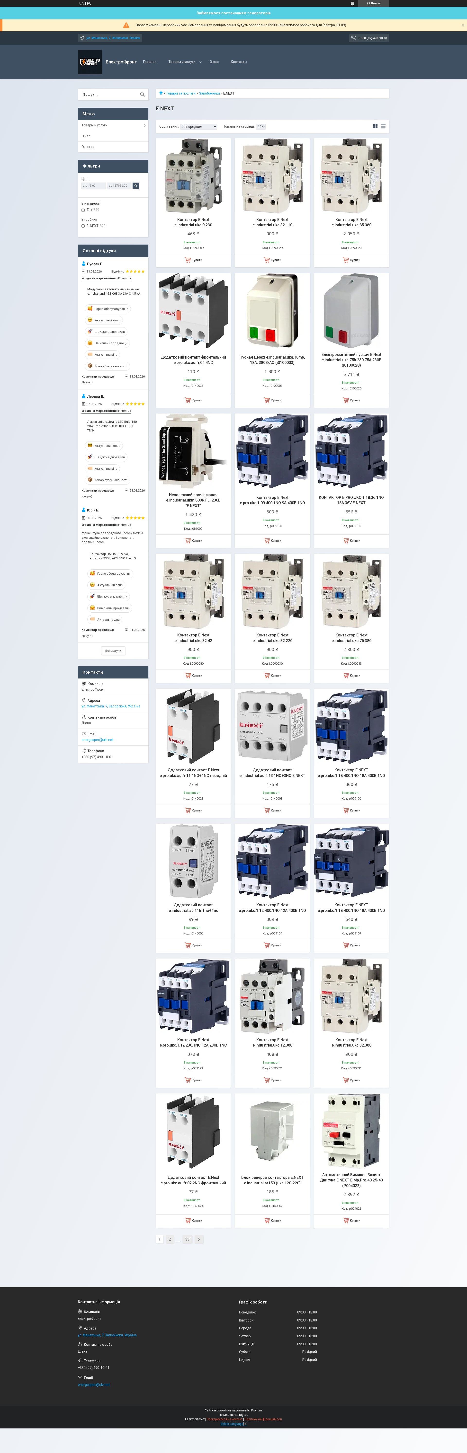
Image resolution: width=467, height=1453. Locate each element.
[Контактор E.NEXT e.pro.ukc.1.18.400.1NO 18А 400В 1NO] (351, 726)
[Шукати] (142, 94)
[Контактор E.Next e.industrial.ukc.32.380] (351, 996)
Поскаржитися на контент (224, 1419)
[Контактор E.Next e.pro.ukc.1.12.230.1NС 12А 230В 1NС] (193, 996)
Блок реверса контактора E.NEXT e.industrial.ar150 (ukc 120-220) (272, 1180)
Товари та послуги (181, 93)
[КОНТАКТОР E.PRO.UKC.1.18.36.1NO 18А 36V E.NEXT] (351, 451)
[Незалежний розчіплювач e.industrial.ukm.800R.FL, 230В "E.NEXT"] (193, 451)
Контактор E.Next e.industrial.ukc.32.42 (193, 638)
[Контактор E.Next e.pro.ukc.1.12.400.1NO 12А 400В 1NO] (272, 861)
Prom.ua (256, 1410)
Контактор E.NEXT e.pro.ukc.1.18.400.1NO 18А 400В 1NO (351, 773)
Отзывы (87, 147)
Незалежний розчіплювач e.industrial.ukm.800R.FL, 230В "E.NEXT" (193, 500)
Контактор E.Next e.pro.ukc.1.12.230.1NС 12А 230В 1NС (193, 1043)
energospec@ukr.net (97, 740)
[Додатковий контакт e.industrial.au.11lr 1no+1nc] (193, 861)
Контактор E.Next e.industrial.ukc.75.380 (351, 638)
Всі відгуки (113, 650)
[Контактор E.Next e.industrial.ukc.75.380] (351, 591)
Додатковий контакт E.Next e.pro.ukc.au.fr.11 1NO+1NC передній (193, 773)
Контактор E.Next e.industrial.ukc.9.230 (193, 222)
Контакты (239, 62)
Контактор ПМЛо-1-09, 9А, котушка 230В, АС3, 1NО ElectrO (113, 556)
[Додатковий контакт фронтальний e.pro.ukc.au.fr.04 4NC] (193, 310)
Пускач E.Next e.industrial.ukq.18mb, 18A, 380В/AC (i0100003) (272, 360)
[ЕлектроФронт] (90, 62)
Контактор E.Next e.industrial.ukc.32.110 (272, 222)
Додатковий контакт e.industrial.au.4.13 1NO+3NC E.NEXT (272, 773)
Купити (197, 260)
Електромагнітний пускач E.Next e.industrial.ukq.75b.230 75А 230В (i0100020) (351, 360)
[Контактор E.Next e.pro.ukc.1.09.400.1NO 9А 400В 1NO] (272, 451)
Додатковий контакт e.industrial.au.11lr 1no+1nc (193, 908)
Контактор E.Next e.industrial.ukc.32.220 (272, 638)
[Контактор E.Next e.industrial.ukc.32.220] (272, 591)
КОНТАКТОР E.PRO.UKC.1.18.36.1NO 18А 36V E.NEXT (351, 500)
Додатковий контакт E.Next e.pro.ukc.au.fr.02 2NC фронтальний (193, 1180)
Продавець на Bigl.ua (233, 1415)
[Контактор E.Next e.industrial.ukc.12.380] (272, 996)
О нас (214, 62)
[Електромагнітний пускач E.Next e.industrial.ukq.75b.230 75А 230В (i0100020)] (351, 310)
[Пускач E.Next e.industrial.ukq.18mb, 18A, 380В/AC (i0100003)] (272, 310)
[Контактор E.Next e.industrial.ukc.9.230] (193, 175)
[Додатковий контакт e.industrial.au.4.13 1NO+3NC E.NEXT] (272, 726)
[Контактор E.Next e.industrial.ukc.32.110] (272, 175)
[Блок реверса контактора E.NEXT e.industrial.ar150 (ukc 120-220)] (272, 1131)
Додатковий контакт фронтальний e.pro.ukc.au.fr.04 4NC (193, 360)
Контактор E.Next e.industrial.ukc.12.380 (272, 1043)
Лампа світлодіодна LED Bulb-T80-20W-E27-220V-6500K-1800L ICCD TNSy (112, 426)
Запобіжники (209, 93)
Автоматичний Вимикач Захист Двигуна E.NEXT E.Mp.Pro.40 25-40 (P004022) (351, 1180)
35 (187, 1239)
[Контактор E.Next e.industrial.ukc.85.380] (351, 175)
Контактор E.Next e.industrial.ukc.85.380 (351, 222)
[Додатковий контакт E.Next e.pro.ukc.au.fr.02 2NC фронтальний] (193, 1131)
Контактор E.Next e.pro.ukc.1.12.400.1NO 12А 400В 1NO (272, 908)
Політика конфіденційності (263, 1419)
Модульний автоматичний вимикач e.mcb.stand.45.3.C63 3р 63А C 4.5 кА (113, 291)
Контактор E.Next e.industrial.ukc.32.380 (351, 1043)
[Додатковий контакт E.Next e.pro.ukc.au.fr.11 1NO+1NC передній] (193, 726)
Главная (149, 62)
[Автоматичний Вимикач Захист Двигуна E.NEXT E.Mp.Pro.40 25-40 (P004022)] (351, 1131)
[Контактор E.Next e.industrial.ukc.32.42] (193, 591)
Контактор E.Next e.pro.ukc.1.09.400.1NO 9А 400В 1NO (272, 500)
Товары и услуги (182, 62)
